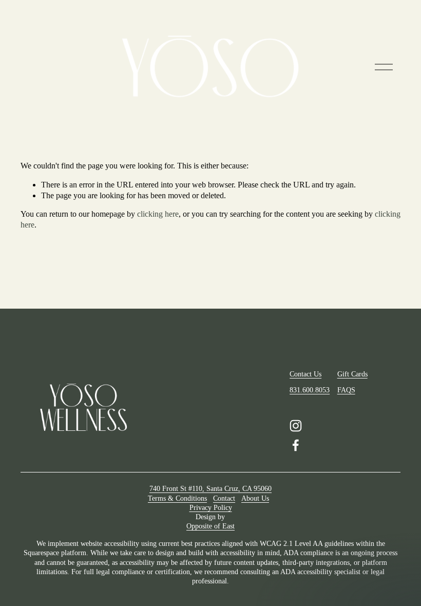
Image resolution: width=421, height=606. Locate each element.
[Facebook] (296, 445)
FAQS (346, 390)
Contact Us (305, 374)
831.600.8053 (310, 390)
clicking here (158, 214)
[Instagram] (296, 426)
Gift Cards (352, 374)
